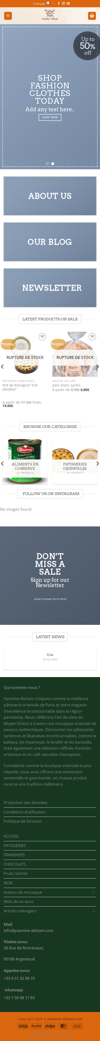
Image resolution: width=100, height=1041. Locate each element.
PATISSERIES (15, 845)
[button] (8, 16)
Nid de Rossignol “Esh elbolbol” (20, 387)
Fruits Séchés (16, 873)
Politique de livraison (23, 821)
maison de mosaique (23, 892)
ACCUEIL (11, 836)
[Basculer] (93, 892)
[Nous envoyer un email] (68, 3)
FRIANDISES (14, 854)
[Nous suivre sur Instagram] (63, 3)
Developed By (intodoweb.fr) (50, 1034)
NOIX (8, 883)
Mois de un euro (18, 901)
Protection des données (26, 802)
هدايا (50, 654)
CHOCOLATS (15, 864)
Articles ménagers (20, 911)
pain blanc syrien (66, 385)
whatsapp (14, 990)
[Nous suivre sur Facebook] (58, 3)
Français (39, 3)
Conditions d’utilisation (25, 812)
